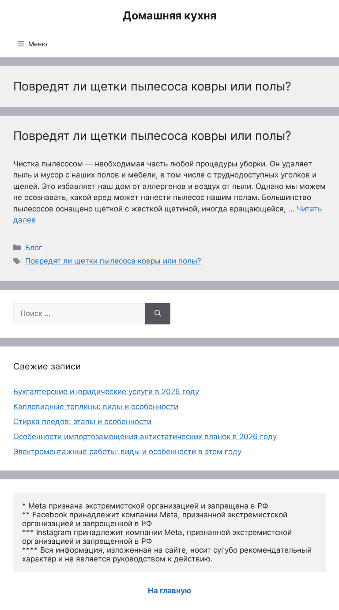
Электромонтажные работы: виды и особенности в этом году (127, 451)
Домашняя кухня (169, 15)
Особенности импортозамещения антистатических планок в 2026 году (145, 436)
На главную (169, 590)
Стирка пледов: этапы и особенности (82, 421)
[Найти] (157, 313)
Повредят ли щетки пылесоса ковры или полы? (152, 135)
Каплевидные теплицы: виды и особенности (95, 406)
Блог (33, 247)
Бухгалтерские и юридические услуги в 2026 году (106, 391)
